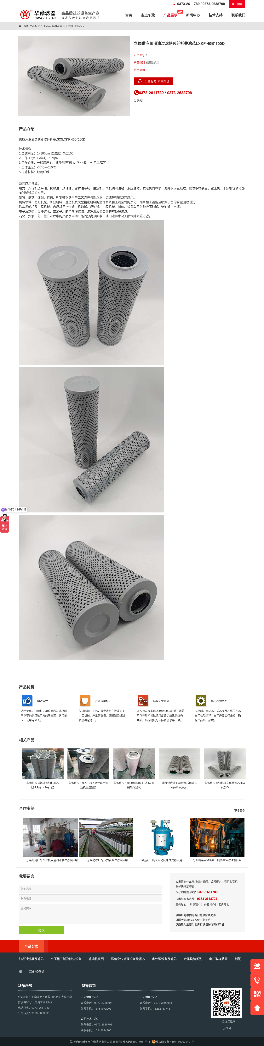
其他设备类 (36, 971)
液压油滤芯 (75, 26)
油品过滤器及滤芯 (54, 26)
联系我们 (238, 15)
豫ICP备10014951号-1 (136, 1041)
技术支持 (216, 15)
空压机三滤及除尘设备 (66, 959)
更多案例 (239, 810)
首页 (26, 26)
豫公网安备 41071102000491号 (175, 1041)
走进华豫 (148, 15)
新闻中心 (193, 15)
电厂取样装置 (218, 959)
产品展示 (170, 15)
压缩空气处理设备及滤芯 (128, 959)
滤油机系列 (96, 959)
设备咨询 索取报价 (155, 81)
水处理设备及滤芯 (164, 959)
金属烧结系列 (193, 959)
